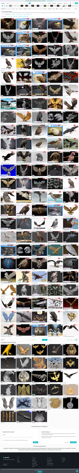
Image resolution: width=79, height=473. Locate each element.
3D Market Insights (49, 460)
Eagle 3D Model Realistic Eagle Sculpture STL (53, 43)
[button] (28, 3)
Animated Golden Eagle (50, 30)
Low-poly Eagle (10, 16)
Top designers (64, 458)
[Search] (29, 3)
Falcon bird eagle (65, 309)
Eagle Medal (33, 409)
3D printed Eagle (25, 16)
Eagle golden (18, 309)
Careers (18, 460)
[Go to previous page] (33, 340)
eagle (32, 43)
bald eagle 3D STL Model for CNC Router (36, 369)
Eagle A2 (18, 203)
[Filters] (65, 9)
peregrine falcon (50, 356)
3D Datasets (33, 460)
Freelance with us (49, 461)
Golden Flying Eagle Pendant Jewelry (36, 356)
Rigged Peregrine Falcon (4, 309)
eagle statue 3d (3, 296)
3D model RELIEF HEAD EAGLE (35, 163)
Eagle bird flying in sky (3, 176)
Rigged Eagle (15, 16)
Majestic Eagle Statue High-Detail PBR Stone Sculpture (38, 123)
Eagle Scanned (2, 369)
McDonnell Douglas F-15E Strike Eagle (67, 243)
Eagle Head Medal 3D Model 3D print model (68, 356)
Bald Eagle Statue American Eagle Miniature (6, 336)
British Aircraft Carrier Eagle (20, 422)
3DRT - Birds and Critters (50, 309)
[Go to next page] (44, 340)
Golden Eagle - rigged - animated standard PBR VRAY (69, 110)
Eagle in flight (49, 256)
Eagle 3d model (18, 296)
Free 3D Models (34, 463)
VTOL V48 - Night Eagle (19, 409)
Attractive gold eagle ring (35, 382)
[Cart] (70, 3)
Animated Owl (34, 336)
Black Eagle (64, 382)
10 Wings (49, 296)
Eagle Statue (33, 296)
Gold (31, 14)
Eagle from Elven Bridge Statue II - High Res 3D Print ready (23, 369)
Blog (17, 458)
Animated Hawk (18, 43)
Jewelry (19, 14)
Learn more (42, 470)
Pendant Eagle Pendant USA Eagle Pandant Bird (68, 216)
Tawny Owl (33, 136)
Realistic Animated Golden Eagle (5, 136)
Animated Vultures (50, 216)
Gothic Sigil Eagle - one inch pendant (67, 369)
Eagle (12, 14)
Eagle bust (64, 203)
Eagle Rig (64, 163)
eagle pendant (65, 409)
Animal (22, 14)
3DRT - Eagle (18, 216)
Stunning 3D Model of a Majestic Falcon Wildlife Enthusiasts (23, 70)
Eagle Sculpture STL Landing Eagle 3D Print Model (53, 110)
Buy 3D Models (34, 457)
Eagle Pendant (49, 70)
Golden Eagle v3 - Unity (35, 83)
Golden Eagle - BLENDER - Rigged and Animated (6, 83)
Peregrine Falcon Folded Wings (35, 256)
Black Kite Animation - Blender (35, 243)
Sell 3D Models (49, 457)
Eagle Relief (49, 243)
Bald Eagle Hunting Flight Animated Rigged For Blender (7, 110)
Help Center (18, 461)
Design (25, 14)
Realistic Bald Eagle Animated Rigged (5, 163)
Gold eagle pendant (19, 356)
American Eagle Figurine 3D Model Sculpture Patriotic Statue (55, 163)
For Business (34, 458)
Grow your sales (49, 458)
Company (18, 457)
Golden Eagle (2, 70)
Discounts (33, 466)
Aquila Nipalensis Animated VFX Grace (67, 30)
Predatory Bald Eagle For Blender (67, 136)
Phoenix (64, 83)
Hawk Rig (49, 203)
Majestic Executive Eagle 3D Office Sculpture (22, 136)
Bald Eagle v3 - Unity (50, 136)
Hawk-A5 (18, 243)
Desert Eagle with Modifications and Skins (37, 309)
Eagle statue (64, 256)
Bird (14, 14)
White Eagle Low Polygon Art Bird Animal (5, 243)
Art (16, 14)
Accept (40, 471)
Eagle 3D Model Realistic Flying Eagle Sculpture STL (7, 30)
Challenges (63, 460)
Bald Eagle (33, 203)
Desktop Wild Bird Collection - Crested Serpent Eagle (54, 336)
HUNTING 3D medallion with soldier (21, 382)
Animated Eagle (20, 16)
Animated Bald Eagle (19, 30)
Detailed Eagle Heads (50, 123)
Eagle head (2, 123)
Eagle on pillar (2, 422)
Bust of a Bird (33, 422)
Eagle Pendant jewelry (19, 336)
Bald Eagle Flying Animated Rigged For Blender (68, 336)
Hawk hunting (65, 123)
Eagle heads (18, 256)
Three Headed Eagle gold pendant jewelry (52, 382)
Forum (63, 461)
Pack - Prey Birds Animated (4, 256)
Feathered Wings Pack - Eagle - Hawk (21, 83)
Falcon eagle (2, 356)
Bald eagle (49, 176)
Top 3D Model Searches (50, 463)
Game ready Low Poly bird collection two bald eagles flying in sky (55, 369)
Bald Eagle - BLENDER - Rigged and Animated (6, 203)
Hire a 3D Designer (34, 461)
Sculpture (27, 14)
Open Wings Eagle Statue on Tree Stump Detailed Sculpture (23, 163)
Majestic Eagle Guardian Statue (4, 216)
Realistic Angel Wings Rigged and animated (6, 409)
